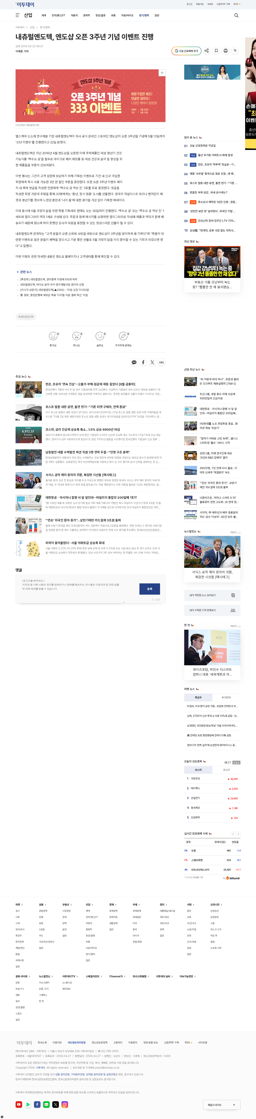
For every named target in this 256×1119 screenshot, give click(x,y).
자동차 (74, 15)
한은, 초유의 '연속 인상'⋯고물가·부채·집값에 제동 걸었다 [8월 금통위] (90, 384)
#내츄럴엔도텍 (25, 316)
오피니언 (214, 904)
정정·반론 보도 (150, 1042)
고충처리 (117, 1042)
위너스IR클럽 (139, 976)
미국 (135, 923)
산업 (28, 15)
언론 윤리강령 (62, 1074)
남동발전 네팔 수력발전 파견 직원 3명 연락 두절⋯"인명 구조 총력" (88, 452)
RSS (236, 4)
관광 (18, 982)
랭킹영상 (66, 988)
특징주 (198, 697)
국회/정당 (164, 917)
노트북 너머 (215, 948)
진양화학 (195, 817)
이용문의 (132, 1042)
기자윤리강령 (78, 1074)
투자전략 (226, 697)
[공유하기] (207, 51)
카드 (41, 935)
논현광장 (214, 917)
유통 (113, 15)
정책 (64, 923)
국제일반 (137, 917)
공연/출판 (20, 1007)
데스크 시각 (215, 929)
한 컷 (41, 1001)
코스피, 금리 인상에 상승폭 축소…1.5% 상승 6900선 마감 (83, 429)
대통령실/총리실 (167, 910)
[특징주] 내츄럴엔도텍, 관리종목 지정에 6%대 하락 (48, 279)
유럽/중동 (137, 941)
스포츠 (19, 1013)
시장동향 (66, 910)
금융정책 (43, 910)
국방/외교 (164, 923)
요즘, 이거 (43, 988)
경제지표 (113, 917)
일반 (157, 15)
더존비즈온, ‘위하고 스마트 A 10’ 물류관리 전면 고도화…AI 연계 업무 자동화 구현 (218, 502)
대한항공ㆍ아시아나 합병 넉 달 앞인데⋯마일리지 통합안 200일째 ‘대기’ (91, 497)
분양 (64, 929)
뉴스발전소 (44, 976)
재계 (44, 15)
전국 (189, 935)
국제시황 (20, 960)
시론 (212, 923)
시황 (18, 917)
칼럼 (212, 941)
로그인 (189, 4)
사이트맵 (202, 1042)
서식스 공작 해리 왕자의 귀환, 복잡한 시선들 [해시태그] (81, 475)
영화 (18, 995)
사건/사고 (191, 923)
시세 (18, 923)
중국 (135, 929)
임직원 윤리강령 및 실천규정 (100, 1074)
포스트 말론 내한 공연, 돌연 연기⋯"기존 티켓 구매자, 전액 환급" (86, 407)
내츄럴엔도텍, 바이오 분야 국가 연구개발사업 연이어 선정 (52, 284)
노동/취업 (191, 929)
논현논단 (214, 910)
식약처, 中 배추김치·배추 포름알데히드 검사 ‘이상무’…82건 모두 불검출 (219, 517)
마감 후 (213, 935)
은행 (41, 917)
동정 (189, 948)
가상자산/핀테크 (46, 941)
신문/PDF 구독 (223, 4)
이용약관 (57, 1042)
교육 (189, 917)
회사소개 (42, 1042)
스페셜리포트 (92, 976)
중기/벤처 (144, 15)
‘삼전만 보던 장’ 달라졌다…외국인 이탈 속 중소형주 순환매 (222, 211)
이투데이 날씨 (163, 976)
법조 (189, 910)
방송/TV (20, 988)
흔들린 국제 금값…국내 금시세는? (208, 192)
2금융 (42, 929)
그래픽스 (43, 995)
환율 (18, 954)
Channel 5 (116, 976)
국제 (135, 904)
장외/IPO (20, 929)
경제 (111, 904)
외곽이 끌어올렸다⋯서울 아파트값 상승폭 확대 (75, 543)
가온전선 (195, 778)
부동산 (65, 904)
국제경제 (137, 910)
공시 (18, 910)
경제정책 (113, 910)
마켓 (18, 904)
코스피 (198, 769)
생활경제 (113, 923)
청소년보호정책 (99, 1042)
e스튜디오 (67, 982)
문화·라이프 (22, 976)
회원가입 (200, 4)
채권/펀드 (20, 948)
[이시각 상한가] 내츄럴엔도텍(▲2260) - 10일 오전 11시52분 (54, 290)
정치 (162, 904)
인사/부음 (191, 941)
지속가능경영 (186, 976)
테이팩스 (195, 788)
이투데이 (20, 27)
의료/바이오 (127, 15)
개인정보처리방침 (77, 1042)
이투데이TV (68, 976)
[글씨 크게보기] (235, 51)
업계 (64, 917)
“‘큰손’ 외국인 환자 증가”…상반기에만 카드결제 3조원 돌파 (83, 520)
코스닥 (226, 769)
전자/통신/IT (58, 15)
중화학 (86, 15)
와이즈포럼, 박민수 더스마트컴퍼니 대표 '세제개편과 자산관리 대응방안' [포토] (212, 674)
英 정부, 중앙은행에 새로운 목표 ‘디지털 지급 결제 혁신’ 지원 (54, 295)
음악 (18, 1001)
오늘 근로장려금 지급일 (203, 145)
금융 (41, 904)
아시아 (136, 935)
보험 (41, 923)
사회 (189, 904)
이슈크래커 (44, 982)
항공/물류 (101, 15)
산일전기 (195, 797)
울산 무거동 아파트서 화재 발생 (212, 155)
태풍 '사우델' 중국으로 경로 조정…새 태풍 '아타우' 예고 (220, 173)
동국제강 (195, 807)
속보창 (210, 4)
